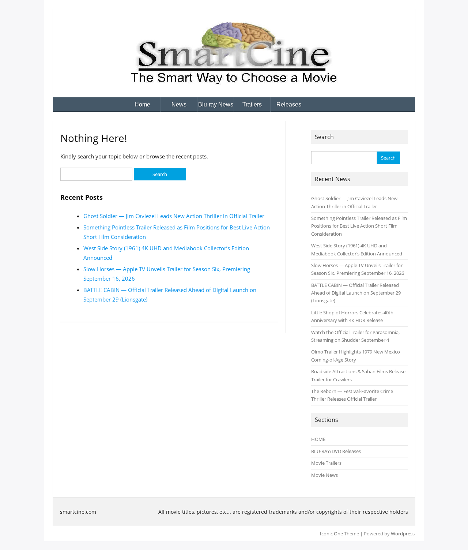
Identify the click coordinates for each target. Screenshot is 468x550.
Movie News (324, 475)
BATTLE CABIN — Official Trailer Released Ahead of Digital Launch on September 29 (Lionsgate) (356, 293)
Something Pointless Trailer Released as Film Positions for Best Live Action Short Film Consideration (359, 226)
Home (142, 104)
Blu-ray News (215, 104)
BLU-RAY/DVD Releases (336, 451)
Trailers (252, 104)
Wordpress (403, 533)
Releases (288, 104)
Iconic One (331, 533)
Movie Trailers (326, 463)
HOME (318, 439)
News (178, 104)
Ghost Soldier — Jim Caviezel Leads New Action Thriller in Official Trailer (173, 216)
